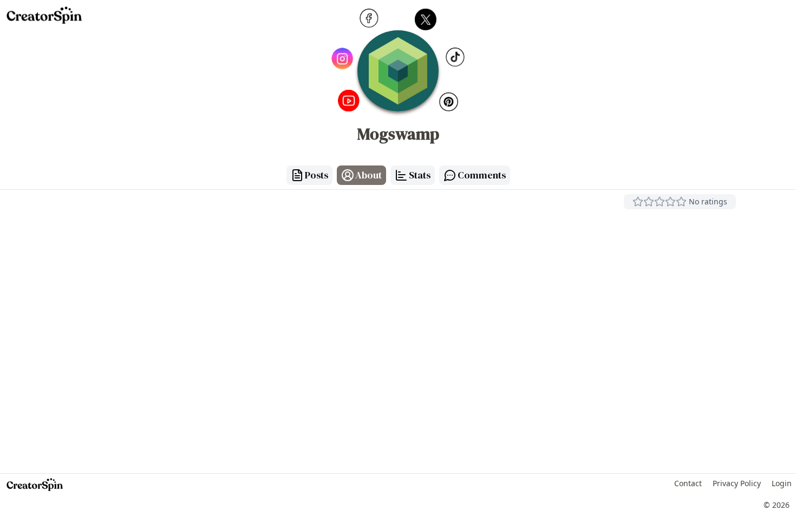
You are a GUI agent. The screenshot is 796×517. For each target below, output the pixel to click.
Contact (688, 483)
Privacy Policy (737, 483)
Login (782, 483)
